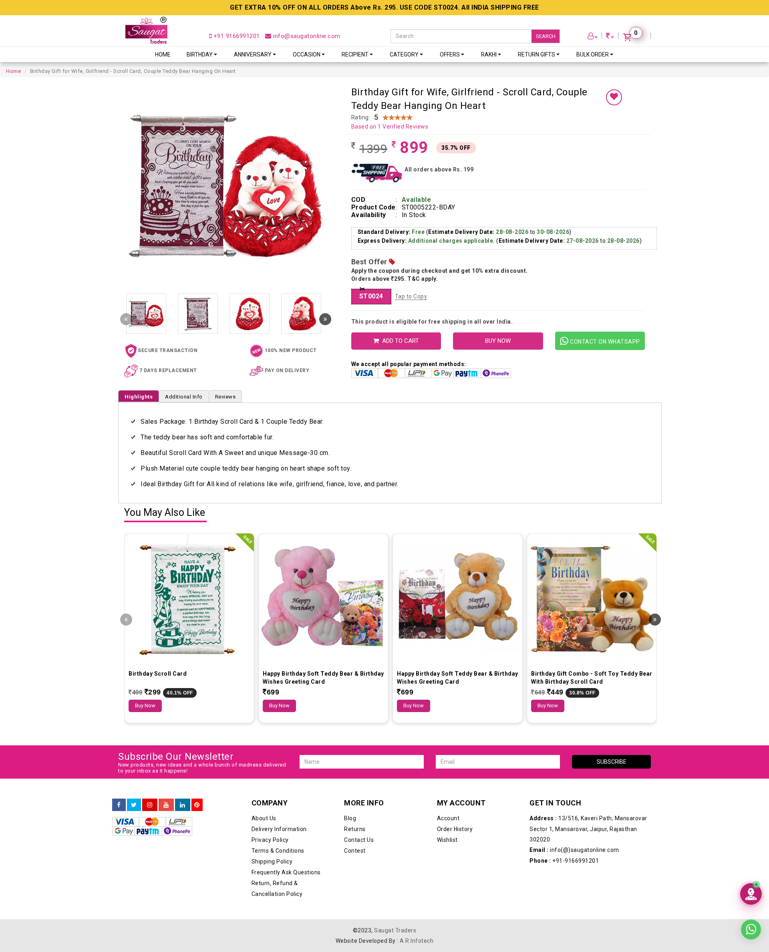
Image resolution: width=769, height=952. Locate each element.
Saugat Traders (395, 930)
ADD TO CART (399, 340)
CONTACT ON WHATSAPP (604, 341)
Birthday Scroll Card (158, 673)
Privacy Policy (270, 840)
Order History (455, 829)
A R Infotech (416, 941)
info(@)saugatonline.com (574, 850)
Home (163, 54)
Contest (355, 850)
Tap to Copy (411, 296)
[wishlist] (614, 97)
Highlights (139, 397)
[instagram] (149, 805)
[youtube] (166, 805)
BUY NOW (498, 340)
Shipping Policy (272, 861)
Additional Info (184, 397)
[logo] (146, 30)
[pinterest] (197, 805)
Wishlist (447, 840)
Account (448, 818)
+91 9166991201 (235, 36)
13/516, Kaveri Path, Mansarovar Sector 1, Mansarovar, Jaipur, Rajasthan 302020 (588, 829)
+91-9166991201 (564, 860)
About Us (264, 818)
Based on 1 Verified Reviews (390, 126)
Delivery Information (279, 829)
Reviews (225, 397)
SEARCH (546, 36)
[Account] (593, 37)
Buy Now (145, 705)
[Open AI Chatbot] (751, 894)
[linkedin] (182, 805)
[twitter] (134, 805)
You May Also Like (164, 512)
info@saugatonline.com (306, 36)
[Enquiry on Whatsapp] (751, 929)
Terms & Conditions (278, 850)
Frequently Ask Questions (286, 872)
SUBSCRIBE (611, 762)
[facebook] (119, 805)
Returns (355, 829)
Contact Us (359, 840)
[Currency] (610, 37)
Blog (350, 818)
